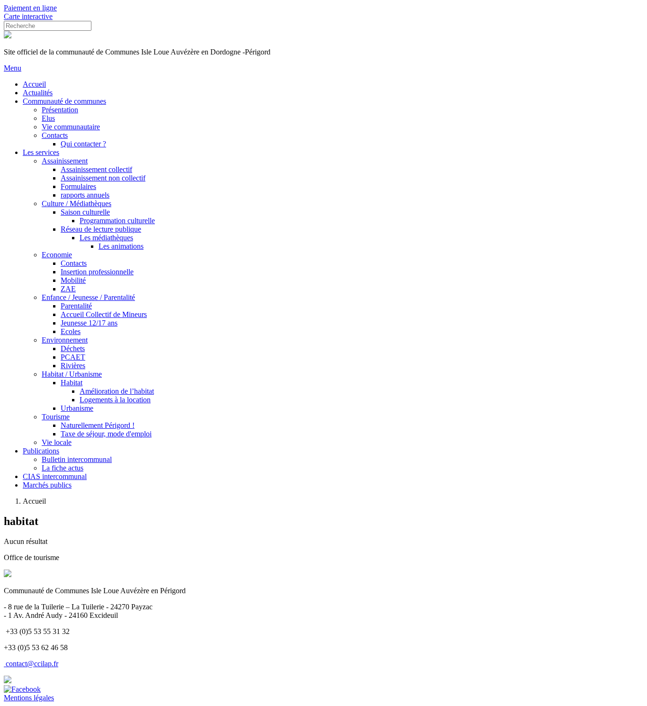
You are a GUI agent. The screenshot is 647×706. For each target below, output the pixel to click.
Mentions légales (29, 698)
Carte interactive (28, 16)
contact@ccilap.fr (32, 664)
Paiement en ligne (30, 8)
